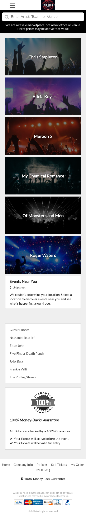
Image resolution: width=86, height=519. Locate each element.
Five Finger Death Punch (27, 353)
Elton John (17, 345)
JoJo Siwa (16, 361)
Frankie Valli (18, 369)
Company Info (23, 464)
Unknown (18, 287)
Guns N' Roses (19, 330)
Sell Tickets (59, 464)
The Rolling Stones (23, 377)
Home (6, 464)
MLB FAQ (43, 470)
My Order (77, 464)
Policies (42, 464)
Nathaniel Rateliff (22, 337)
